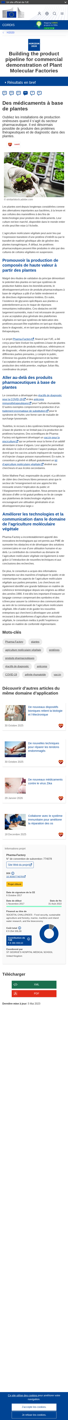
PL (39, 93)
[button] (46, 13)
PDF (36, 993)
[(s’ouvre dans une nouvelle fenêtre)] (13, 12)
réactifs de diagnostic (17, 666)
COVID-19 (11, 674)
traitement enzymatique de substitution (24, 411)
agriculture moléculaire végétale (23, 650)
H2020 (10, 32)
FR (25, 93)
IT (32, 93)
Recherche (54, 13)
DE (4, 93)
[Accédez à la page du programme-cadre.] (34, 44)
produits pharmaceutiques (19, 658)
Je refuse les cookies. (34, 1415)
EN (11, 93)
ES (18, 93)
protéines (54, 650)
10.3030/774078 (14, 876)
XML (36, 984)
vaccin (57, 674)
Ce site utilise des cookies (23, 1395)
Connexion (39, 13)
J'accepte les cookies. (34, 1407)
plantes (35, 641)
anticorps (42, 666)
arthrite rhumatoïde (35, 674)
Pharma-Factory (22, 339)
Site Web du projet (18, 865)
